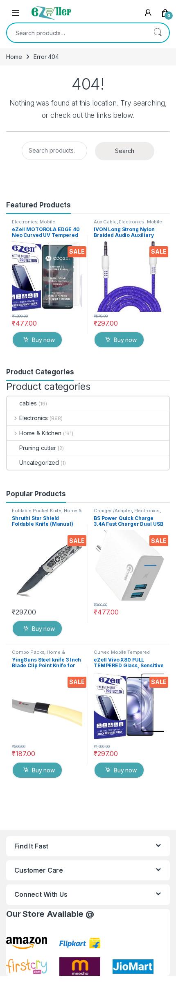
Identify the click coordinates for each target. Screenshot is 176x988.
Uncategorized (39, 462)
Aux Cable (105, 222)
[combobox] (76, 32)
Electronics (24, 222)
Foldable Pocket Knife (36, 510)
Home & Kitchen (40, 433)
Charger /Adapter (113, 510)
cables (28, 403)
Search (157, 32)
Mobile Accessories (33, 224)
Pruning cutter (37, 447)
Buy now (43, 339)
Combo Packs (28, 652)
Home (14, 56)
